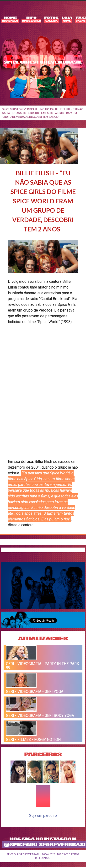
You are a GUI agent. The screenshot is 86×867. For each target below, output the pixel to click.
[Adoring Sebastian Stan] (35, 781)
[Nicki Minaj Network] (67, 781)
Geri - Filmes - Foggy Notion (33, 739)
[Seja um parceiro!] (43, 806)
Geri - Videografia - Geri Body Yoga (40, 715)
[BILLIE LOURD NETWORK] (51, 781)
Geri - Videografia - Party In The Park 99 (42, 665)
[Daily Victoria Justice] (18, 781)
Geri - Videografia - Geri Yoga (34, 691)
